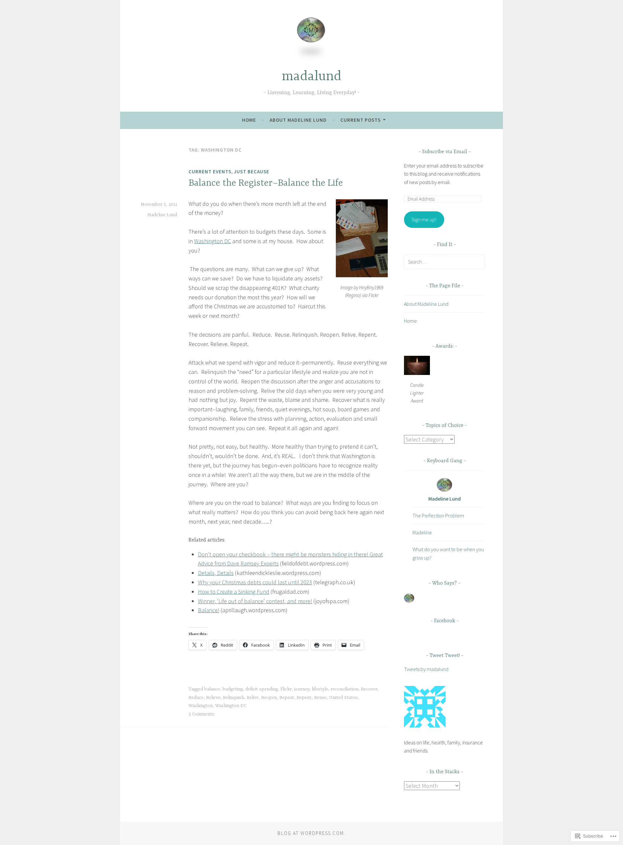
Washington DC (212, 241)
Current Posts (360, 120)
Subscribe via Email (444, 152)
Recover (369, 689)
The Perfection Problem (438, 515)
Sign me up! (423, 219)
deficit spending (261, 689)
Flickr (286, 689)
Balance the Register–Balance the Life (266, 183)
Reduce (196, 697)
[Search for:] (444, 261)
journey (301, 689)
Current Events (210, 171)
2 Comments (201, 714)
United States (343, 697)
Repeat (286, 697)
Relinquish (233, 697)
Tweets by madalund (426, 669)
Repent (304, 697)
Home (249, 120)
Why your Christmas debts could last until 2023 (255, 582)
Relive (253, 697)
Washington (201, 705)
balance (212, 689)
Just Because (251, 171)
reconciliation (344, 689)
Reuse (320, 697)
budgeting (233, 689)
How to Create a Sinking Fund (233, 591)
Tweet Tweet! (445, 656)
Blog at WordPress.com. (311, 833)
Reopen (269, 697)
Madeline (422, 532)
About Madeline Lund (298, 120)
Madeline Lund (162, 214)
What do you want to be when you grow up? (448, 553)
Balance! (208, 610)
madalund (311, 76)
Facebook (444, 621)
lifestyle (320, 689)
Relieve (213, 697)
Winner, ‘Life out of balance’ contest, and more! (255, 601)
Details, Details (216, 573)
